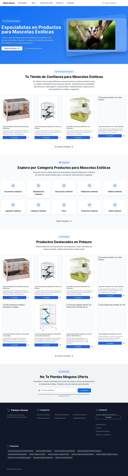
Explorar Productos (10, 48)
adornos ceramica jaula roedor (65, 451)
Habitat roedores (60, 418)
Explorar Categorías (62, 221)
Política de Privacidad (102, 431)
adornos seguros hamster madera (82, 454)
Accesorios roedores (43, 415)
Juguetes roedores (79, 418)
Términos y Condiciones (103, 434)
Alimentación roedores (62, 415)
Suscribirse (84, 390)
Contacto (59, 3)
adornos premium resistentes (17, 454)
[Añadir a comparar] (28, 137)
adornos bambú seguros (44, 451)
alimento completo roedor (64, 457)
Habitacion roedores (43, 418)
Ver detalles (14, 137)
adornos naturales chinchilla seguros (89, 451)
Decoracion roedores (80, 415)
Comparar (70, 3)
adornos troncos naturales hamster (19, 457)
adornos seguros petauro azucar (106, 454)
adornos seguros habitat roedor (58, 454)
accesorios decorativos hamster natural (20, 451)
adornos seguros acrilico (37, 454)
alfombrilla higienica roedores (43, 457)
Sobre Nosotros (46, 3)
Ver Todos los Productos (63, 147)
